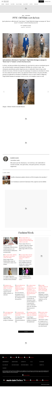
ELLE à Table (19, 4)
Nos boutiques (15, 364)
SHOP (41, 1)
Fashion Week (26, 233)
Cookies (4, 368)
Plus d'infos (20, 372)
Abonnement (6, 361)
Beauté (7, 4)
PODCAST (36, 4)
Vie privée (41, 361)
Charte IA (41, 364)
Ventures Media (24, 364)
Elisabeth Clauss (27, 25)
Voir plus (26, 331)
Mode (3, 4)
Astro (31, 4)
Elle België (5, 364)
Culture (12, 4)
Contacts (23, 361)
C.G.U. (31, 361)
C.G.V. (31, 364)
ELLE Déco (25, 4)
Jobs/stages (15, 361)
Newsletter (47, 1)
